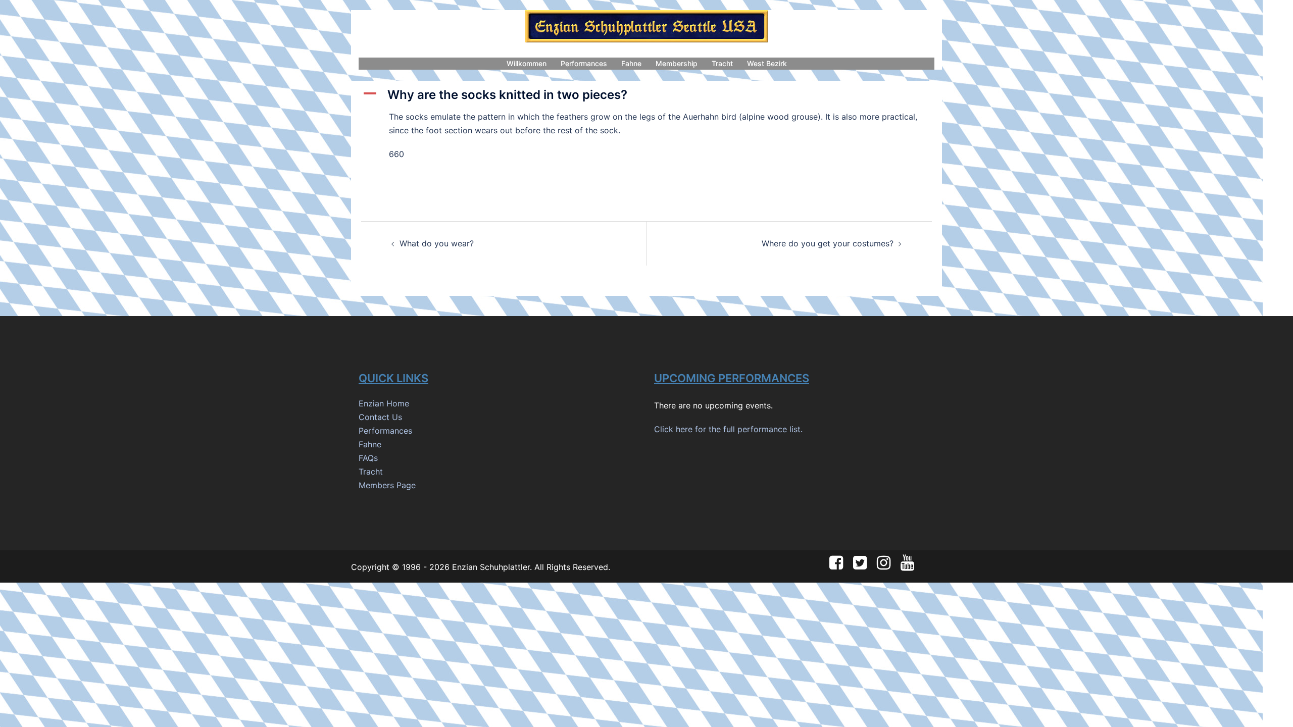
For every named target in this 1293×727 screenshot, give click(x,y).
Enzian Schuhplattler (491, 567)
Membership (677, 63)
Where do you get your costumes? (827, 243)
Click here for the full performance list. (728, 429)
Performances (584, 63)
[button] (646, 95)
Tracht (722, 63)
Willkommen (526, 63)
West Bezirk (767, 63)
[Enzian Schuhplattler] (646, 29)
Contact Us (380, 417)
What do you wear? (437, 243)
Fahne (631, 63)
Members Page (387, 485)
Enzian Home (384, 403)
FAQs (368, 458)
